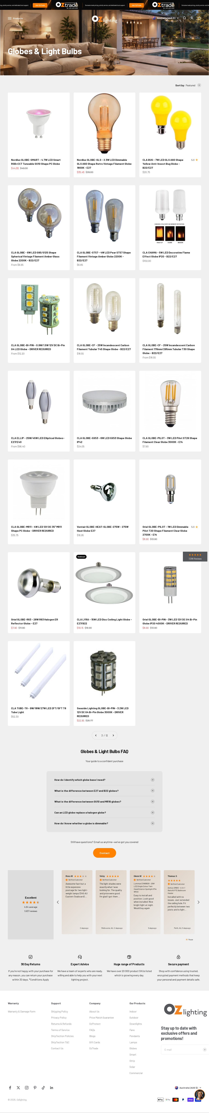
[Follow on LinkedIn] (51, 1087)
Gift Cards (94, 1042)
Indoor (133, 1011)
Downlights (135, 1023)
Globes (133, 1048)
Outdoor (133, 1017)
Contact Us (57, 1048)
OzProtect (95, 1023)
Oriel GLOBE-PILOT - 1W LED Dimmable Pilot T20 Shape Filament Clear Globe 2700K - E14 (165, 530)
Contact (105, 852)
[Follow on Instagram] (26, 1087)
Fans (132, 1029)
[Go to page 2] (96, 735)
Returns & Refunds (61, 1023)
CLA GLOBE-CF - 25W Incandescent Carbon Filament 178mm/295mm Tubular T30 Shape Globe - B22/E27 (169, 349)
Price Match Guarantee (101, 1017)
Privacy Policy (58, 1017)
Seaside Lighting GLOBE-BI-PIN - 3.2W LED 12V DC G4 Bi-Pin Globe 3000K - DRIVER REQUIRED (103, 712)
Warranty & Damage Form (21, 1011)
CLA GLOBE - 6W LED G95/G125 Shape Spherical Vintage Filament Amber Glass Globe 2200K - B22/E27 (35, 256)
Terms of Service (60, 1029)
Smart (132, 1054)
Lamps (133, 1042)
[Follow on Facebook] (10, 1087)
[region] (128, 902)
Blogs (92, 1036)
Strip (132, 1060)
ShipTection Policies (62, 1036)
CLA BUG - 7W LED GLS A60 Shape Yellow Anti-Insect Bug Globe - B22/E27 (163, 163)
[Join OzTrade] (104, 5)
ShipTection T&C (60, 1042)
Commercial (136, 1073)
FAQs (92, 1029)
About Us (94, 1011)
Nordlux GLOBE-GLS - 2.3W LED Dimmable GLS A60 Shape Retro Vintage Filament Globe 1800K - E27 (104, 163)
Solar (132, 1066)
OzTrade (93, 1048)
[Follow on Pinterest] (35, 1087)
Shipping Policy (59, 1011)
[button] (58, 902)
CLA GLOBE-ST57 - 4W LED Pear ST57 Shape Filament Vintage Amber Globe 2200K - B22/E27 (104, 256)
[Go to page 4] (113, 735)
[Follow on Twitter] (18, 1087)
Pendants (134, 1036)
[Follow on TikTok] (43, 1087)
